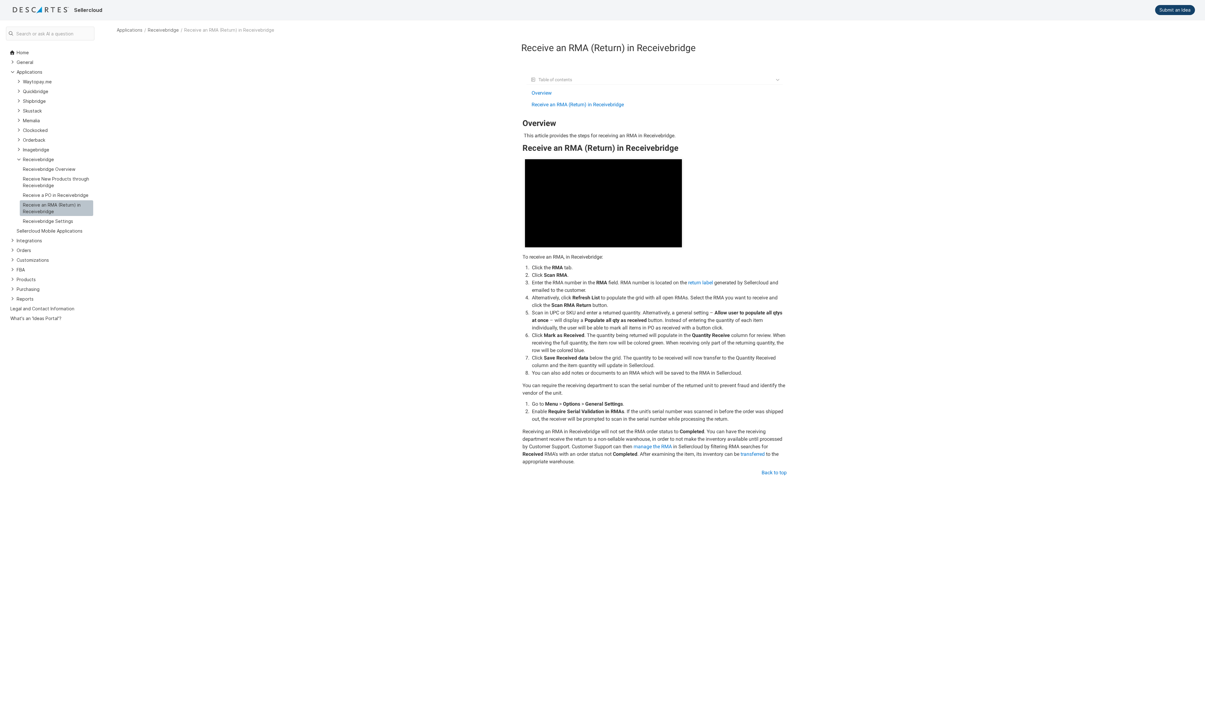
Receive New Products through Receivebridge (56, 182)
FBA (21, 269)
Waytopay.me (37, 81)
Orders (24, 250)
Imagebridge (36, 149)
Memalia (31, 120)
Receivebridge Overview (49, 169)
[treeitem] (56, 208)
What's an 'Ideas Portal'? (36, 318)
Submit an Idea (1175, 10)
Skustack (32, 110)
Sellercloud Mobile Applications (50, 231)
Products (26, 279)
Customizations (33, 260)
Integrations (29, 240)
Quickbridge (35, 91)
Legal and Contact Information (42, 308)
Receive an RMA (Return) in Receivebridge (578, 105)
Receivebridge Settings (48, 221)
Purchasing (28, 289)
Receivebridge (163, 30)
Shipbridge (34, 101)
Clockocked (35, 130)
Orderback (34, 140)
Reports (25, 299)
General (25, 62)
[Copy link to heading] (558, 124)
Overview (542, 93)
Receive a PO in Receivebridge (55, 195)
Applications (129, 30)
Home (23, 52)
